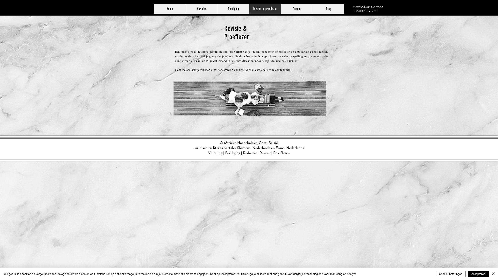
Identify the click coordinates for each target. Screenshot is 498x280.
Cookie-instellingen (450, 274)
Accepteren (478, 274)
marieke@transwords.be (368, 7)
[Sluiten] (493, 274)
